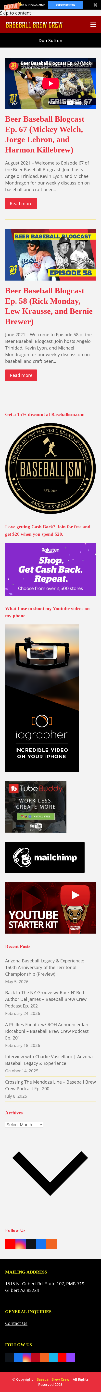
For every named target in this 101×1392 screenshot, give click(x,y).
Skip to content (15, 13)
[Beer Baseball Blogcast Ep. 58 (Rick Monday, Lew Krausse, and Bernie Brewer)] (50, 254)
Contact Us (16, 1323)
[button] (50, 5)
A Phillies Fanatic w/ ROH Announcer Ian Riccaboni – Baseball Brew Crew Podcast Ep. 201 (46, 1031)
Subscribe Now (65, 4)
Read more (21, 203)
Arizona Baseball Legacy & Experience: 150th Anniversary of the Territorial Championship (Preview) (44, 967)
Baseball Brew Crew (53, 1379)
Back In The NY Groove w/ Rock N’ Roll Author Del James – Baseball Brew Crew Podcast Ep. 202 (46, 999)
